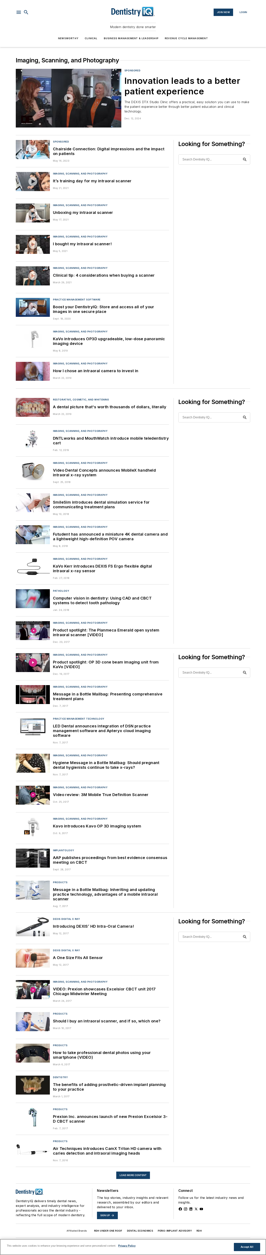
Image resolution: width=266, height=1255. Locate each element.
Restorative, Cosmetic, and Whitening (81, 399)
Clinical (91, 38)
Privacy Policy (127, 1245)
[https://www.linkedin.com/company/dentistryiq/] (191, 1209)
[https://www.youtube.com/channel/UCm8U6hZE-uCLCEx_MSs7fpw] (201, 1209)
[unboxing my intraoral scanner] (33, 213)
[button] (19, 12)
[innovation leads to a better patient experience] (68, 98)
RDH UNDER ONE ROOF (108, 1230)
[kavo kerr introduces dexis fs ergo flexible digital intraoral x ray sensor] (33, 566)
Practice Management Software (76, 299)
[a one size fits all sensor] (33, 958)
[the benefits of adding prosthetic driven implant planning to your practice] (33, 1085)
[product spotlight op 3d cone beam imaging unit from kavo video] (33, 662)
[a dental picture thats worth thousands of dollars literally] (33, 407)
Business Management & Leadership (131, 38)
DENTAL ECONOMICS (140, 1230)
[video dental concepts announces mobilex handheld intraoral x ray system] (33, 470)
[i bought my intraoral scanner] (33, 244)
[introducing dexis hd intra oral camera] (33, 926)
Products (60, 882)
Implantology (63, 850)
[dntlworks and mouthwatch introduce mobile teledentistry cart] (33, 438)
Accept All (247, 1246)
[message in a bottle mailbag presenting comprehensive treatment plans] (33, 694)
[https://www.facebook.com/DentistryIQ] (180, 1209)
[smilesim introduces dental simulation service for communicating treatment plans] (33, 502)
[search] (26, 12)
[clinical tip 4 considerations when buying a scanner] (33, 275)
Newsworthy (68, 38)
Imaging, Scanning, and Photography (80, 173)
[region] (133, 1247)
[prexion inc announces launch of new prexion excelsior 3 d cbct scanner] (33, 1117)
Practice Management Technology (78, 718)
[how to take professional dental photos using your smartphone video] (33, 1053)
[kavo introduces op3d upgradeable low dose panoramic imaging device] (33, 339)
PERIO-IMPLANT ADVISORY (175, 1230)
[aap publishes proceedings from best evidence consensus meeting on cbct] (33, 858)
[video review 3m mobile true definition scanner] (33, 795)
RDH (199, 1230)
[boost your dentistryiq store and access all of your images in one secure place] (33, 307)
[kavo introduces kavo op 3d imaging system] (33, 826)
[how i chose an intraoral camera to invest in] (33, 371)
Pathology (61, 590)
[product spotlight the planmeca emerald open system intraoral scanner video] (33, 630)
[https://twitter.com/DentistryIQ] (196, 1209)
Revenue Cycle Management (186, 38)
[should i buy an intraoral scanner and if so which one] (33, 1021)
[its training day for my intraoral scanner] (33, 181)
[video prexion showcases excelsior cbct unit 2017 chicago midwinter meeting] (33, 989)
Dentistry (60, 1077)
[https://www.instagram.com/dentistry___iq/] (186, 1209)
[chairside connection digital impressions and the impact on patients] (33, 149)
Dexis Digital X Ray (66, 919)
